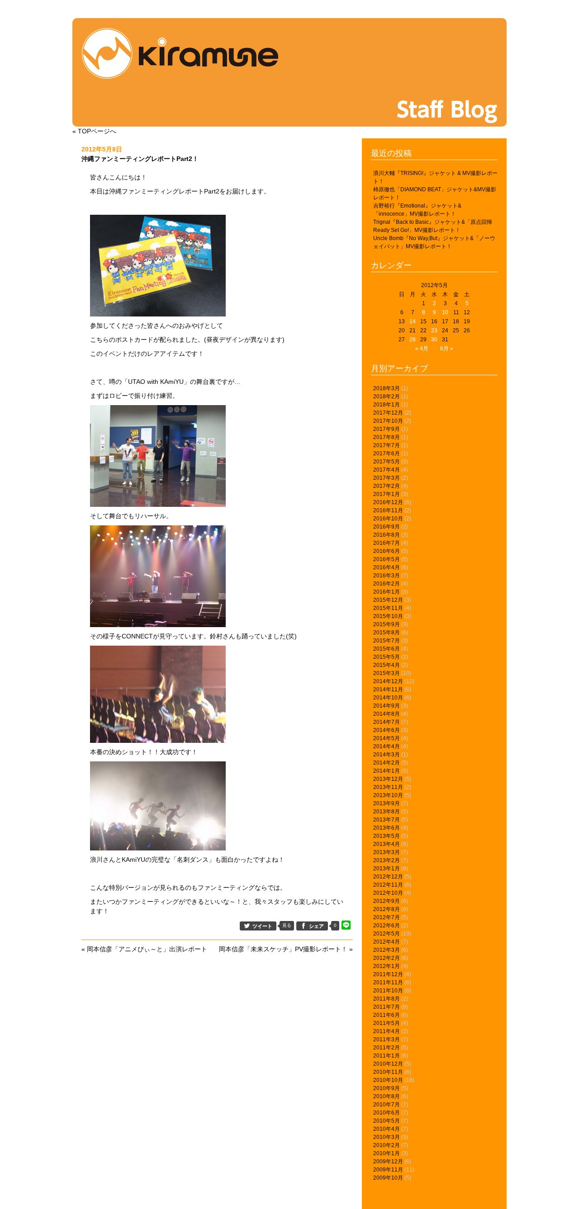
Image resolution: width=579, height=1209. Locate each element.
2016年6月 (386, 551)
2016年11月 (388, 510)
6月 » (446, 348)
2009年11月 (388, 1169)
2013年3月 (386, 852)
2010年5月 (386, 1121)
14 (412, 321)
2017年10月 (388, 421)
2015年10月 (388, 616)
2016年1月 (386, 592)
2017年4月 (386, 470)
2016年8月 (386, 535)
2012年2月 (386, 958)
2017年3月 (386, 478)
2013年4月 (386, 844)
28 (412, 339)
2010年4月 (386, 1129)
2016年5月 (386, 559)
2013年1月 (386, 868)
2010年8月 (386, 1096)
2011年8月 (386, 999)
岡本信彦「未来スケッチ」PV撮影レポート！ (283, 949)
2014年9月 (386, 706)
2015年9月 (386, 624)
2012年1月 (386, 966)
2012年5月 (386, 933)
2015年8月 (386, 632)
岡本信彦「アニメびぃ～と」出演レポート (147, 949)
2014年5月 (386, 738)
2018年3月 (386, 388)
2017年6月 (386, 453)
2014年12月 (388, 681)
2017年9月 (386, 429)
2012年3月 (386, 950)
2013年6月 (386, 828)
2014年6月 (386, 730)
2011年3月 (386, 1039)
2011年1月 (386, 1056)
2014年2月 (386, 763)
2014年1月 (386, 771)
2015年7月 (386, 641)
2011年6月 (386, 1015)
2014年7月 (386, 722)
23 (434, 330)
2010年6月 (386, 1113)
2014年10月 (388, 697)
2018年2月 (386, 396)
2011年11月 (388, 982)
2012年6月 (386, 925)
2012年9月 (386, 901)
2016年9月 (386, 527)
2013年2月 (386, 860)
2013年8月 (386, 811)
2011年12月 (388, 974)
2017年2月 (386, 486)
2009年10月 (388, 1178)
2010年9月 (386, 1088)
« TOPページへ (94, 131)
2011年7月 (386, 1007)
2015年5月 (386, 657)
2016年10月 (388, 518)
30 (434, 339)
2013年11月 (388, 787)
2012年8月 (386, 909)
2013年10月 (388, 795)
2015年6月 (386, 649)
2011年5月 (386, 1023)
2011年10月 (388, 990)
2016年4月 (386, 567)
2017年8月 (386, 437)
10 (445, 312)
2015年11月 (388, 608)
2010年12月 (388, 1064)
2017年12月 (388, 413)
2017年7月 (386, 445)
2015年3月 (386, 673)
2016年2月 (386, 584)
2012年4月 (386, 942)
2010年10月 (388, 1080)
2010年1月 (386, 1153)
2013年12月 (388, 779)
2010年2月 (386, 1145)
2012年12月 (388, 877)
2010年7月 (386, 1104)
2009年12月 (388, 1161)
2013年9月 (386, 803)
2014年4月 (386, 746)
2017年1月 (386, 494)
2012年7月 (386, 917)
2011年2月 (386, 1047)
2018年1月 (386, 404)
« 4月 (421, 348)
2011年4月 (386, 1031)
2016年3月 (386, 575)
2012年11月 (388, 885)
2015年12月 (388, 600)
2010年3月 (386, 1137)
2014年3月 (386, 754)
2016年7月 (386, 543)
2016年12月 (388, 502)
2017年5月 (386, 461)
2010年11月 (388, 1072)
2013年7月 (386, 820)
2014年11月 (388, 689)
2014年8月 (386, 714)
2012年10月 (388, 893)
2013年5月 (386, 836)
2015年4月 (386, 665)
